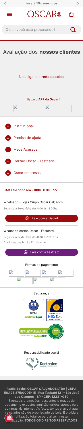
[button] (12, 14)
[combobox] (41, 29)
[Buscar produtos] (73, 29)
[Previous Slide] (5, 3)
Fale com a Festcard (45, 252)
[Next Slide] (77, 3)
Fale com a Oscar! (45, 218)
